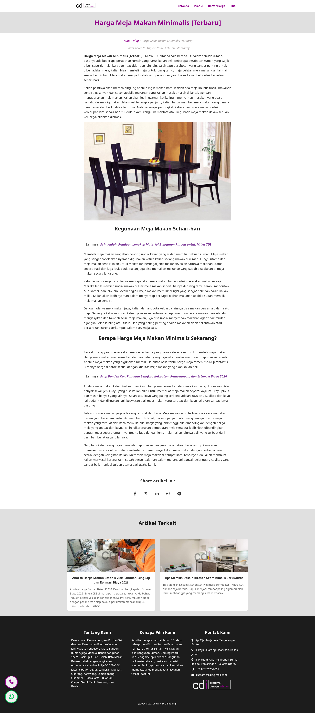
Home (126, 41)
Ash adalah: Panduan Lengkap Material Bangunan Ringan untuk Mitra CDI (155, 244)
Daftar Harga (216, 6)
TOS (233, 6)
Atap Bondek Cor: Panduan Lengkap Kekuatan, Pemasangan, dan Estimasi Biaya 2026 (163, 376)
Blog (136, 41)
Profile (198, 6)
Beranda (183, 6)
